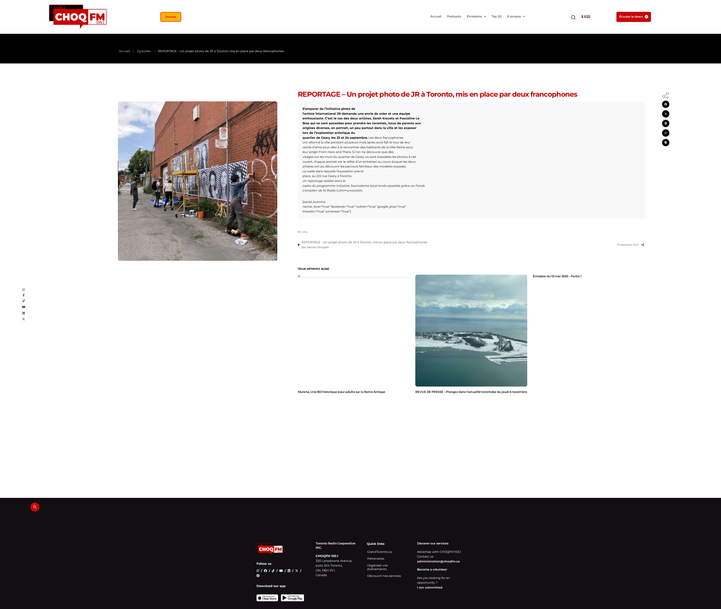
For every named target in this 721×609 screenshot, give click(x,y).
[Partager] (643, 244)
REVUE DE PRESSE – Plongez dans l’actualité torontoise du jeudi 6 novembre (471, 392)
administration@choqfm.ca (438, 561)
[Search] (34, 507)
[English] (588, 16)
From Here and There (335, 152)
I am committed (429, 587)
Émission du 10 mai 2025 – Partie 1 (557, 276)
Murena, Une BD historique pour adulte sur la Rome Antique (341, 392)
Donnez (170, 17)
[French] (584, 16)
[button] (573, 17)
